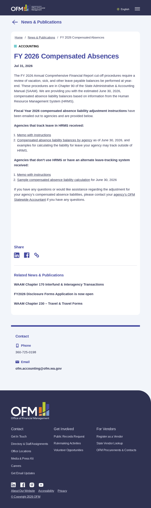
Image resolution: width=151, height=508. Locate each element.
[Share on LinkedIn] (17, 255)
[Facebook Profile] (22, 484)
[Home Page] (30, 411)
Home (19, 37)
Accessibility (46, 490)
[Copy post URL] (36, 255)
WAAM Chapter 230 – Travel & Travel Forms (48, 303)
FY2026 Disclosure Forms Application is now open (53, 294)
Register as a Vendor (109, 436)
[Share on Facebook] (26, 255)
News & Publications (41, 22)
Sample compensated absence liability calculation (53, 180)
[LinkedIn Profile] (13, 484)
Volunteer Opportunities (68, 450)
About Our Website (23, 490)
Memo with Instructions (34, 135)
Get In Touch (19, 436)
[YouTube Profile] (41, 484)
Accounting (29, 46)
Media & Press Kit (22, 458)
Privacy (62, 490)
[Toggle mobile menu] (137, 9)
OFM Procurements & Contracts (116, 450)
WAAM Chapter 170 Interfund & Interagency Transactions (59, 284)
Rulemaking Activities (67, 443)
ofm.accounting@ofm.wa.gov (38, 368)
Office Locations (21, 451)
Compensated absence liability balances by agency (54, 140)
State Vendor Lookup (109, 443)
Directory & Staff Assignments (29, 443)
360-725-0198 (25, 352)
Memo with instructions (34, 175)
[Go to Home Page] (28, 7)
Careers (16, 465)
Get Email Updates (23, 473)
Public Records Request (69, 436)
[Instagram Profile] (31, 484)
